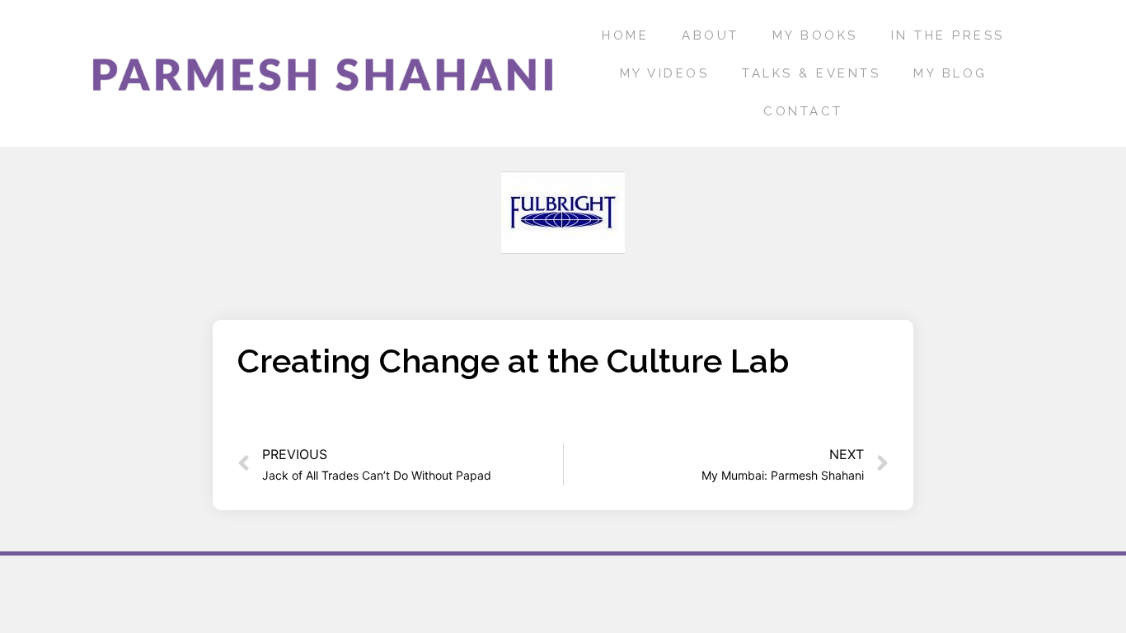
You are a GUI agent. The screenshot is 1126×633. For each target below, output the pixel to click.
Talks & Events (811, 73)
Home (625, 35)
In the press (948, 35)
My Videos (665, 73)
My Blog (950, 73)
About (710, 35)
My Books (815, 35)
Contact (803, 111)
